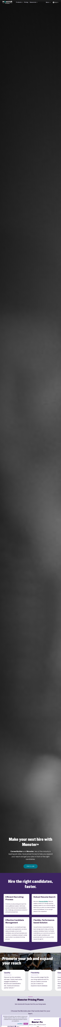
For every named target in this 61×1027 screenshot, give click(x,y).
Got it (25, 1023)
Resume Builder (43, 901)
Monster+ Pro (37, 1022)
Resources (33, 2)
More (47, 2)
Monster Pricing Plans (30, 999)
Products (18, 2)
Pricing (26, 2)
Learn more (20, 1023)
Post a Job (30, 866)
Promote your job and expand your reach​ (27, 960)
